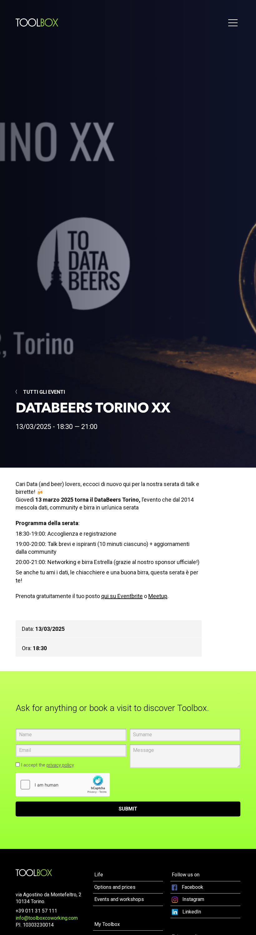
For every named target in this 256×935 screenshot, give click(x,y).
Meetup (157, 596)
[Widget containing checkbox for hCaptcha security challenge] (63, 784)
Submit (128, 809)
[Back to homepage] (37, 22)
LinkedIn (191, 912)
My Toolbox (107, 924)
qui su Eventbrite (122, 596)
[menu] (233, 23)
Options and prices (114, 887)
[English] (34, 872)
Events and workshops (119, 899)
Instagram (192, 899)
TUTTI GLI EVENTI (43, 392)
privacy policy (60, 765)
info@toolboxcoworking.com (47, 918)
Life (98, 875)
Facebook (191, 887)
